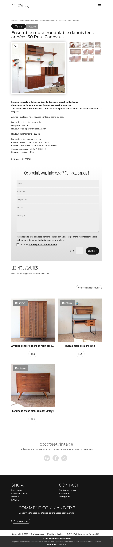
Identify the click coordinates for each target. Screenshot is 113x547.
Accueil (14, 20)
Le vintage (16, 490)
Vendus (21, 20)
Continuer (52, 544)
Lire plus (62, 544)
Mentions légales (55, 534)
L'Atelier (15, 500)
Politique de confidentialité (86, 534)
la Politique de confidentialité (43, 244)
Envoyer (92, 250)
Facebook (64, 493)
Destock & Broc (19, 493)
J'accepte (38, 244)
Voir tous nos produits (88, 287)
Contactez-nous (67, 490)
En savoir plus (21, 521)
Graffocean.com (37, 534)
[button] (15, 46)
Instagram (64, 496)
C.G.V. (69, 534)
